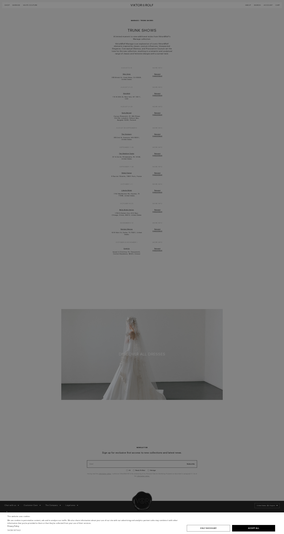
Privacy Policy (13, 526)
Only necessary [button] (208, 528)
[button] (94, 530)
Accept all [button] (253, 528)
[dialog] (142, 523)
